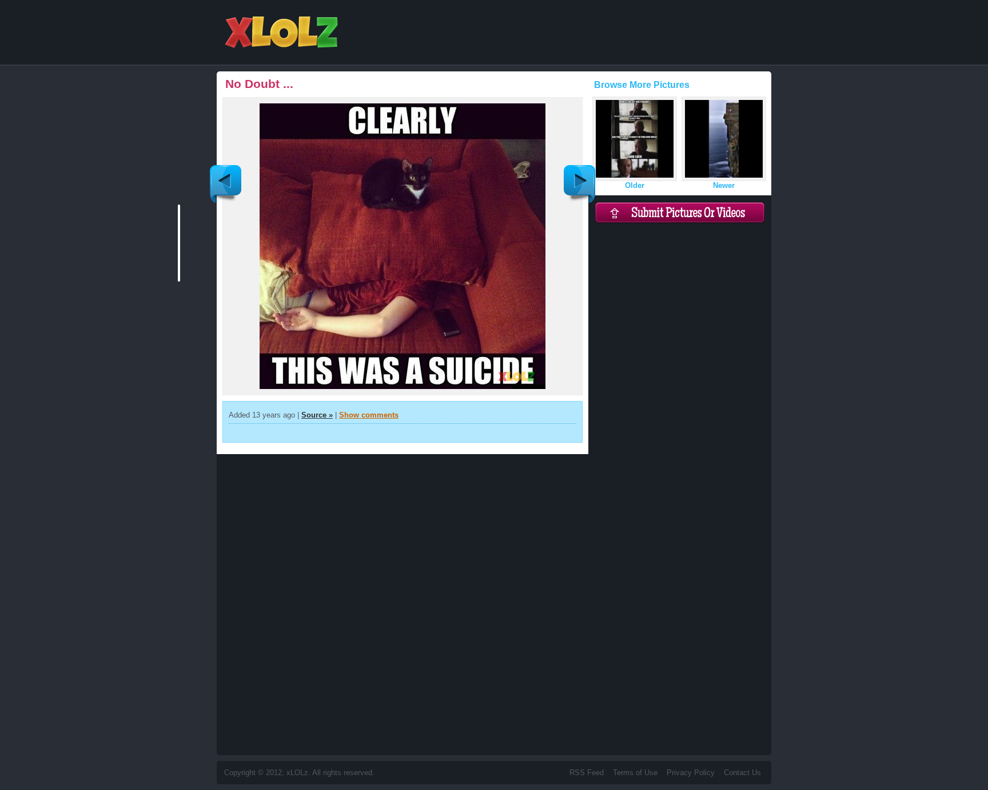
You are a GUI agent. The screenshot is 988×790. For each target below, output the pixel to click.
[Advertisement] (563, 86)
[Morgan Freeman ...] (225, 184)
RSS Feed (586, 772)
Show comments (369, 415)
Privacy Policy (691, 772)
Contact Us (742, 772)
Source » (317, 415)
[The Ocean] (579, 184)
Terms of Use (635, 772)
